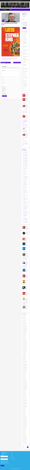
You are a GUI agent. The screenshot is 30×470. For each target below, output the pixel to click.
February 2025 (25, 342)
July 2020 (24, 428)
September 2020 (25, 425)
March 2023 (24, 378)
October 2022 (24, 386)
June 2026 (24, 317)
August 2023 (24, 370)
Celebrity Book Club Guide (25, 47)
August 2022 (24, 389)
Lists (23, 74)
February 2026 (25, 323)
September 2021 (25, 406)
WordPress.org (13, 459)
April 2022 (24, 395)
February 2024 (25, 361)
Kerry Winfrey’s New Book (17, 62)
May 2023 (24, 375)
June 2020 (24, 430)
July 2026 (24, 315)
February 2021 (25, 417)
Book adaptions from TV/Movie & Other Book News (5, 62)
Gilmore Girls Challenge (24, 61)
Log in (12, 454)
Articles (24, 38)
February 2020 (25, 436)
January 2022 (24, 400)
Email (3, 80)
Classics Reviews (25, 56)
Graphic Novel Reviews (25, 65)
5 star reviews (25, 33)
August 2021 (24, 408)
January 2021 (24, 419)
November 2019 (25, 441)
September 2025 (25, 331)
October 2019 (24, 442)
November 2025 (25, 328)
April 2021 (24, 414)
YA (23, 88)
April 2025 (24, 339)
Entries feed (12, 456)
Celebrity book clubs (25, 53)
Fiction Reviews (25, 59)
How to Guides (25, 71)
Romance (24, 83)
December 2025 (25, 326)
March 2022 (24, 397)
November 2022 (25, 384)
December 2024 (25, 345)
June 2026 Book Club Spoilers (25, 199)
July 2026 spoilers (25, 177)
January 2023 (24, 381)
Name (3, 77)
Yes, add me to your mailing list (4, 94)
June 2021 (24, 411)
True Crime (24, 86)
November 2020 (25, 422)
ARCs (24, 36)
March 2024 (24, 359)
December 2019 (25, 439)
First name (24, 16)
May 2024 (24, 356)
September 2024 (25, 350)
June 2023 (24, 373)
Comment (3, 70)
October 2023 (24, 367)
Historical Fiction (25, 68)
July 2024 (24, 353)
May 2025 (24, 337)
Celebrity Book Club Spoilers (25, 51)
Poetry (24, 80)
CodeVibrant (18, 468)
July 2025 (24, 334)
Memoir (24, 76)
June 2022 (24, 392)
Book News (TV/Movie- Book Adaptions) (25, 42)
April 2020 (24, 433)
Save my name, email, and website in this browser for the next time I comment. (4, 89)
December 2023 (25, 364)
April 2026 (24, 320)
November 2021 (25, 403)
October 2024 (24, 348)
